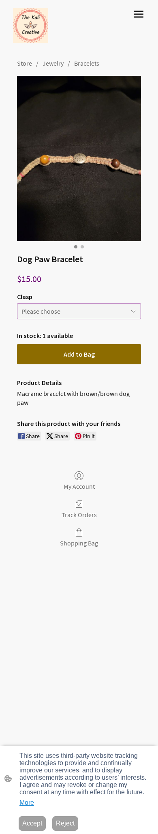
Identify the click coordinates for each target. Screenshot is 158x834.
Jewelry (53, 63)
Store (24, 63)
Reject (65, 823)
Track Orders (79, 515)
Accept (32, 823)
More (26, 802)
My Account (79, 486)
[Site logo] (30, 25)
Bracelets (86, 63)
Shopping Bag (79, 543)
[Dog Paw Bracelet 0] (79, 158)
